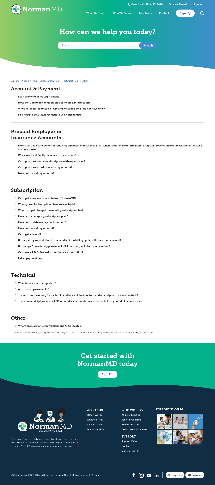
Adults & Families (131, 414)
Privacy (95, 475)
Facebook (133, 475)
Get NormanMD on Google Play (175, 475)
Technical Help (70, 80)
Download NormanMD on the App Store (194, 475)
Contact (164, 13)
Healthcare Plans (131, 424)
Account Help (29, 80)
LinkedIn (156, 475)
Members (144, 13)
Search (202, 13)
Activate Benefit (178, 4)
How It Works (94, 414)
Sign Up (185, 13)
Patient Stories (95, 424)
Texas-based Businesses (134, 429)
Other (84, 80)
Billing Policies (80, 475)
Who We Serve (122, 13)
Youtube (149, 475)
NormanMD (36, 9)
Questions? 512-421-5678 (147, 4)
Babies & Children (131, 419)
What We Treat (95, 13)
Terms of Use (61, 475)
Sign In (198, 4)
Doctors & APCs (95, 429)
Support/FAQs (129, 441)
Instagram (141, 475)
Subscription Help (50, 80)
